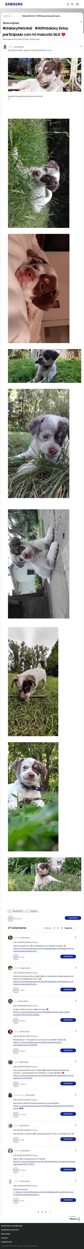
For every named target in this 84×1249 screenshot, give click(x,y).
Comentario (73, 918)
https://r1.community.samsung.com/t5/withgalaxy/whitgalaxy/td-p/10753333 (43, 1106)
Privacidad (5, 1234)
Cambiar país (6, 1242)
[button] (77, 46)
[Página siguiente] (49, 1212)
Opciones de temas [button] (77, 21)
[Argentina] (13, 4)
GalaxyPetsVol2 (17, 911)
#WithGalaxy (48, 50)
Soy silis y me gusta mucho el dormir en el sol (25, 97)
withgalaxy (33, 911)
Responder (68, 956)
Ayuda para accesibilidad (11, 1226)
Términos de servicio (10, 1230)
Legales (4, 1238)
